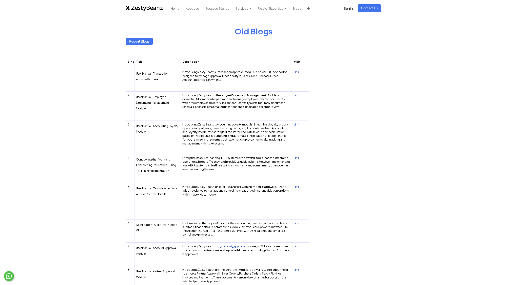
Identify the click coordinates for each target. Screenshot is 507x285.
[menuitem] (175, 8)
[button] (308, 8)
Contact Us (369, 8)
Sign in (348, 8)
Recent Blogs (139, 41)
